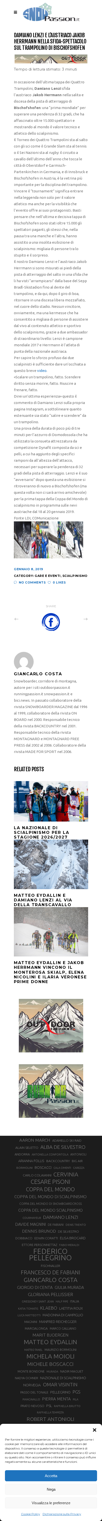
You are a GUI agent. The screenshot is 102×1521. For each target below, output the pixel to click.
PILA (75, 1399)
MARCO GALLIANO (63, 1328)
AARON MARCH (34, 1140)
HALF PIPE (62, 1301)
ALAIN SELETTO (26, 1148)
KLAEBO (48, 1307)
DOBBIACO (23, 1238)
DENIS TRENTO (76, 1224)
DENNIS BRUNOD (39, 1231)
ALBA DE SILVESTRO (62, 1147)
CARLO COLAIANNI (37, 1175)
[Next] (74, 619)
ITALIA (74, 1301)
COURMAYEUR (32, 1217)
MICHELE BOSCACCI (50, 1364)
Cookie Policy (30, 1514)
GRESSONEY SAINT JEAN (38, 1301)
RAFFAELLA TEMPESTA (50, 1412)
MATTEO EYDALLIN (50, 1342)
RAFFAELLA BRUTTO (67, 1406)
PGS (76, 1391)
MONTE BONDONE (31, 1371)
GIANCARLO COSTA (50, 1280)
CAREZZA (78, 1167)
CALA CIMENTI (62, 1167)
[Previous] (27, 619)
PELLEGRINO (60, 1392)
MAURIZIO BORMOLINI (60, 1349)
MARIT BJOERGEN (50, 1335)
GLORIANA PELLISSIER (50, 1294)
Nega (51, 1489)
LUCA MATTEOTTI (29, 1315)
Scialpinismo (75, 576)
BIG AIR (77, 1161)
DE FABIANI (56, 1224)
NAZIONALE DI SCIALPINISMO (63, 1378)
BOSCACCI (43, 1167)
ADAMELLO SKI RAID (66, 1140)
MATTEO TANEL (33, 1349)
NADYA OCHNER (26, 1378)
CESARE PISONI (50, 1182)
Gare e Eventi (48, 576)
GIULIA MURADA (69, 1287)
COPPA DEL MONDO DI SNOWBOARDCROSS (50, 1203)
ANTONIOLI (78, 1154)
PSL (49, 1406)
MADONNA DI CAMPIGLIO (63, 1315)
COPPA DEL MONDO (50, 1189)
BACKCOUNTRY (58, 1161)
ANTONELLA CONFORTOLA (50, 1154)
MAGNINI (30, 1321)
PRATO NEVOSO (32, 1406)
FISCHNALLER (50, 1265)
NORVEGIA (32, 1385)
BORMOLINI (24, 1167)
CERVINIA (65, 1174)
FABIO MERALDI (69, 1245)
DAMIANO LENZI (60, 1217)
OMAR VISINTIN (60, 1384)
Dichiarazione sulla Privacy (62, 1514)
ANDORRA (22, 1154)
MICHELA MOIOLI (50, 1356)
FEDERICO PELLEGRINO (50, 1254)
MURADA (52, 1371)
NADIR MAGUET (71, 1371)
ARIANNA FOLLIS (31, 1161)
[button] (94, 1430)
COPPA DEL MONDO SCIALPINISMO (50, 1210)
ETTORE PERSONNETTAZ (39, 1244)
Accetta (51, 1476)
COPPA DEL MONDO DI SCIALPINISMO (50, 1196)
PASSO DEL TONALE (34, 1392)
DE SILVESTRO (68, 1231)
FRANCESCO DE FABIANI (50, 1272)
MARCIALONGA (36, 1328)
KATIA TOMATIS (28, 1308)
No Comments (32, 582)
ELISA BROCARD (73, 1238)
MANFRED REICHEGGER (57, 1322)
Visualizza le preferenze (51, 1503)
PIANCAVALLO (31, 1399)
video (41, 370)
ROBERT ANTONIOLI (50, 1419)
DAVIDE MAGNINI (30, 1224)
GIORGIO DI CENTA (35, 1287)
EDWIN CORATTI (46, 1238)
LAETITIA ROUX (71, 1308)
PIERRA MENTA (56, 1399)
